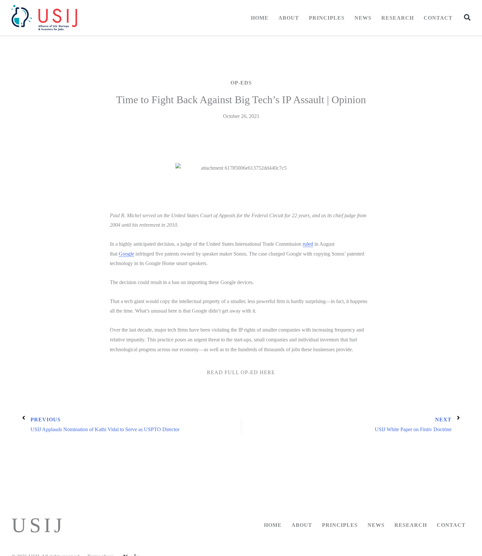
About (288, 18)
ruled (308, 244)
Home (260, 18)
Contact (438, 18)
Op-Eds (241, 83)
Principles (327, 18)
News (363, 18)
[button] (467, 17)
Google (126, 254)
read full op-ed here (241, 372)
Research (397, 18)
